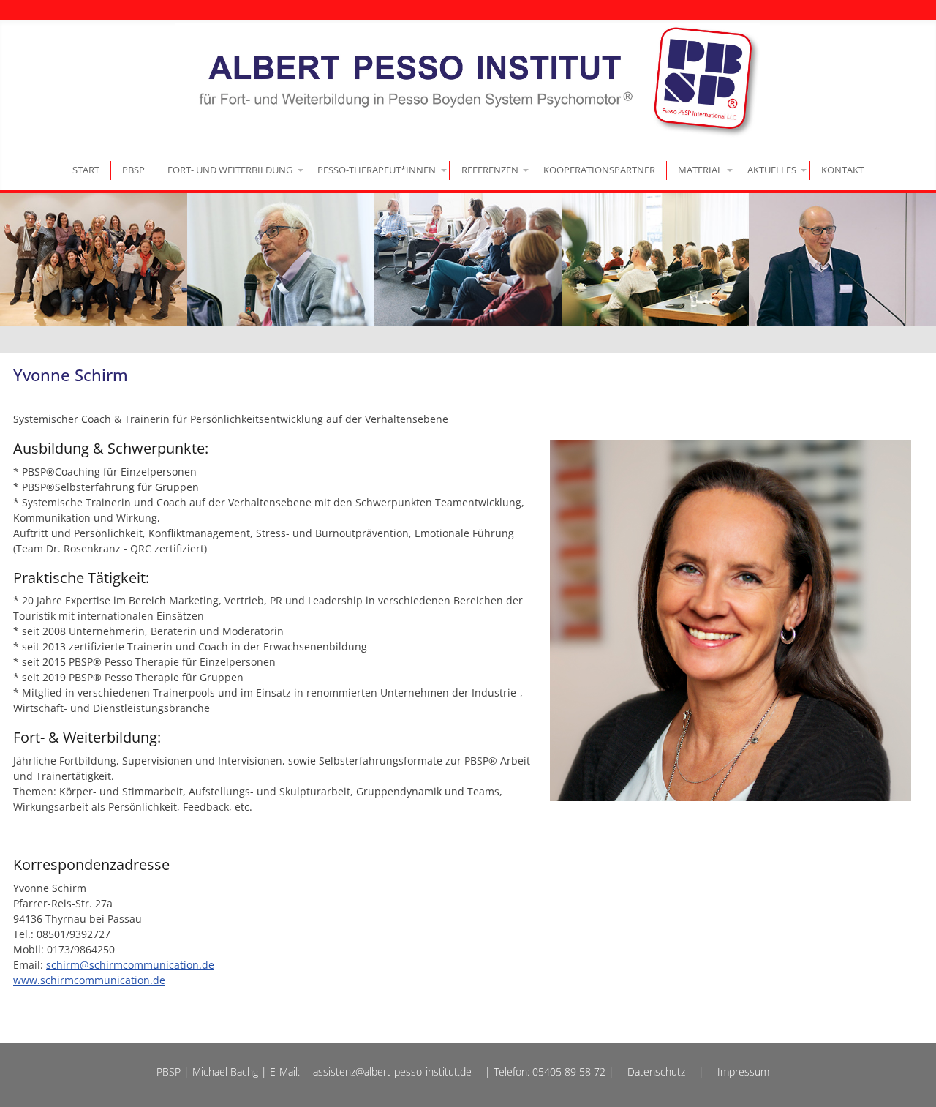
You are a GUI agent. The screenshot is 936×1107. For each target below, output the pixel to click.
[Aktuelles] (773, 170)
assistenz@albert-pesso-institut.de (392, 1071)
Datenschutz (656, 1071)
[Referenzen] (491, 170)
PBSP (133, 170)
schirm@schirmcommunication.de (130, 965)
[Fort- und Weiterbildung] (231, 170)
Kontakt (842, 170)
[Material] (701, 170)
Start (85, 170)
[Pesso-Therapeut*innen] (378, 170)
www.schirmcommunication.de (89, 980)
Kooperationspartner (599, 170)
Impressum (743, 1071)
